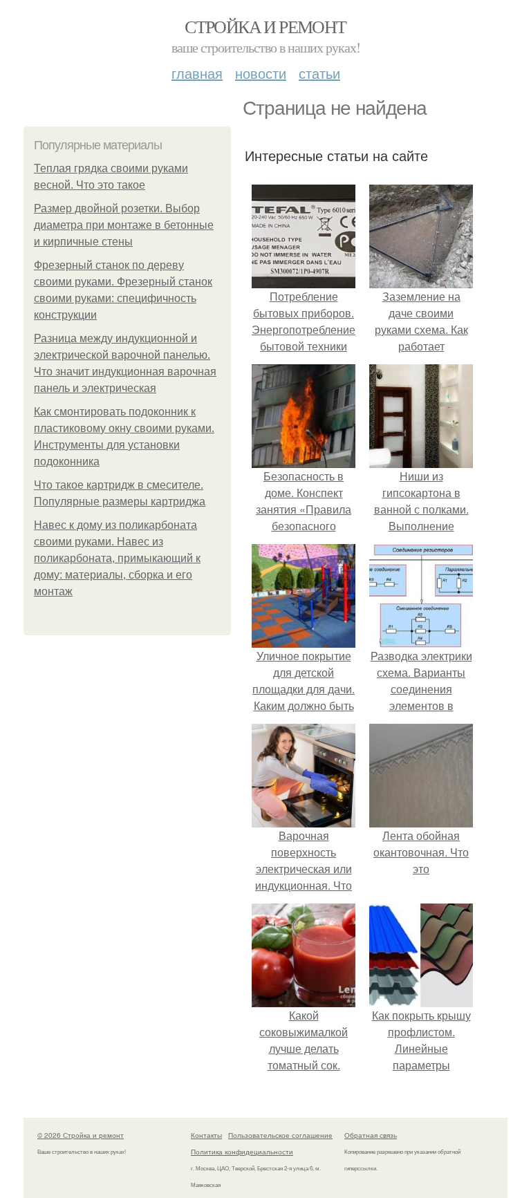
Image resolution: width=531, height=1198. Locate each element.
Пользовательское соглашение (280, 1135)
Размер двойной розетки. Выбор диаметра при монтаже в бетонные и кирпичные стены (124, 225)
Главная (197, 73)
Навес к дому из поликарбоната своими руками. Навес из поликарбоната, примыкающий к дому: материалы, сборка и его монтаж (117, 558)
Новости (260, 73)
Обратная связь (370, 1135)
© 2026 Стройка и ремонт (80, 1135)
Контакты (206, 1135)
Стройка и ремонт (265, 26)
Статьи (319, 73)
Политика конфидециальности (242, 1152)
